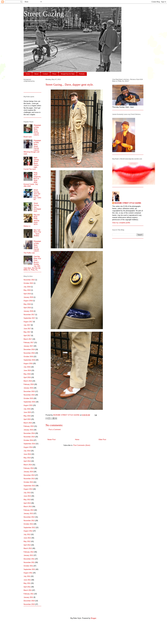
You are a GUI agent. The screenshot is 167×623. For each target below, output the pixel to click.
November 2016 (29, 353)
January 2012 (28, 555)
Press (54, 74)
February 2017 (29, 342)
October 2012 (28, 524)
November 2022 (29, 280)
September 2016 (29, 360)
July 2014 (27, 451)
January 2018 (28, 311)
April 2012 (27, 545)
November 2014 (29, 437)
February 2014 (29, 468)
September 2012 (29, 527)
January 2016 (28, 388)
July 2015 (27, 409)
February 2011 (29, 594)
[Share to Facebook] (53, 418)
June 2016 (27, 370)
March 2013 (28, 506)
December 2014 (29, 433)
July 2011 (27, 576)
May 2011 (27, 583)
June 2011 (27, 580)
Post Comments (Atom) (81, 445)
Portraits (82, 74)
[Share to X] (51, 418)
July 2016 (27, 367)
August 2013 (28, 489)
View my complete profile (121, 223)
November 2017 (29, 314)
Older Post (102, 439)
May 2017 (27, 332)
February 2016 (29, 384)
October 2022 (28, 283)
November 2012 (29, 520)
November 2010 (29, 604)
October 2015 (28, 398)
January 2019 (28, 297)
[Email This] (46, 418)
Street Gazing (44, 14)
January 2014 (28, 472)
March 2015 (28, 423)
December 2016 (29, 349)
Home (28, 74)
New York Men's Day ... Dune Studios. (37, 233)
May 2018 (27, 304)
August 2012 (28, 531)
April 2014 (27, 461)
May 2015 (27, 416)
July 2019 (27, 287)
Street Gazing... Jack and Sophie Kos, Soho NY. (37, 194)
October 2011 (28, 566)
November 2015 (29, 395)
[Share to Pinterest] (56, 418)
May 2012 (27, 541)
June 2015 (27, 412)
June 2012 (27, 538)
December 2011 (29, 559)
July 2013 (27, 493)
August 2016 (28, 363)
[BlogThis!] (49, 418)
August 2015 (28, 405)
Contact (45, 74)
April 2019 (27, 294)
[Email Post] (95, 415)
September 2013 (29, 486)
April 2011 (27, 587)
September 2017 (29, 318)
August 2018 (28, 301)
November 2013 (29, 478)
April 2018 (27, 308)
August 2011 (28, 573)
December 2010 (29, 601)
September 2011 (29, 569)
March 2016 (28, 381)
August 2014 (28, 447)
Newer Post (51, 439)
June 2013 (27, 496)
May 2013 (27, 499)
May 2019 (27, 290)
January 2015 (28, 430)
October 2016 (28, 356)
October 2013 (28, 482)
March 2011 (28, 590)
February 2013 (29, 510)
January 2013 (28, 513)
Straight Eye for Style (68, 74)
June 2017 (27, 329)
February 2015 (29, 426)
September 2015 (29, 402)
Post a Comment (55, 429)
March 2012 (28, 548)
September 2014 (29, 444)
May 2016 (27, 374)
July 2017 (27, 325)
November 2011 (29, 562)
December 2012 (29, 517)
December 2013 (29, 475)
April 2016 (27, 377)
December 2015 (29, 391)
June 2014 (27, 454)
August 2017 (28, 322)
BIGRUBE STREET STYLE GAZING (128, 203)
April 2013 (27, 503)
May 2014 (27, 458)
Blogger (93, 618)
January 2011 (28, 597)
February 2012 (29, 552)
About (36, 74)
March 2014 (28, 465)
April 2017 (27, 335)
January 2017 (28, 346)
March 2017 (28, 339)
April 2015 (27, 419)
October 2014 (28, 440)
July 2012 (27, 534)
